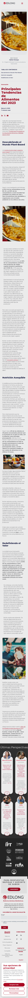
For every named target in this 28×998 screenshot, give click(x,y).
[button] (22, 3)
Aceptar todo (14, 984)
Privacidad (19, 979)
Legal (4, 981)
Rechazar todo (14, 989)
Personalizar (14, 993)
